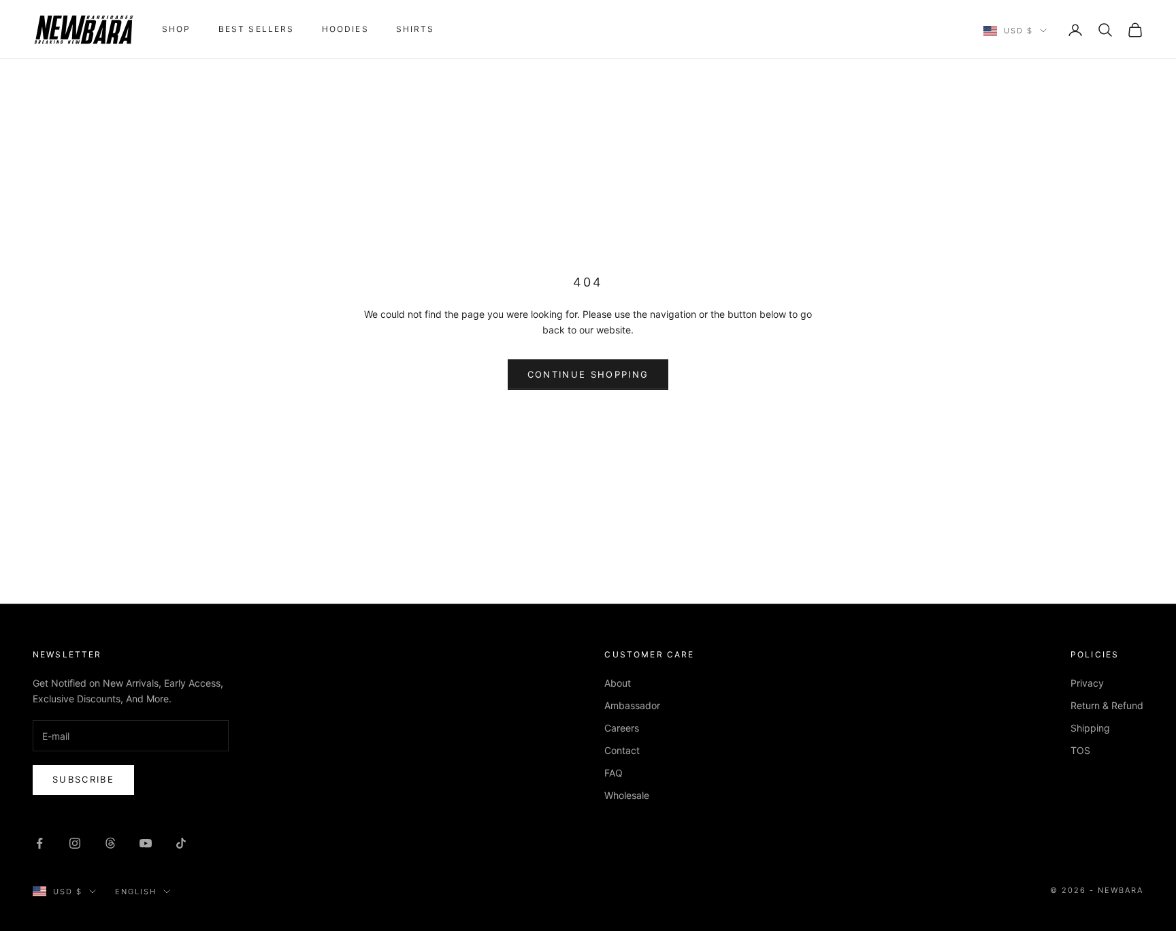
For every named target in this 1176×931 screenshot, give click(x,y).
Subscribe (83, 779)
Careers (621, 728)
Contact (622, 750)
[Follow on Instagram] (75, 843)
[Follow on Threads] (110, 843)
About (617, 683)
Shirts (415, 29)
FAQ (613, 773)
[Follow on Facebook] (39, 843)
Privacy (1087, 683)
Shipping (1090, 728)
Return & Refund (1107, 705)
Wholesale (626, 795)
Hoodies (345, 29)
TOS (1080, 750)
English (136, 891)
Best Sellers (256, 29)
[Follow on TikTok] (181, 843)
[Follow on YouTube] (145, 843)
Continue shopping (588, 374)
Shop (176, 29)
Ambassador (632, 705)
